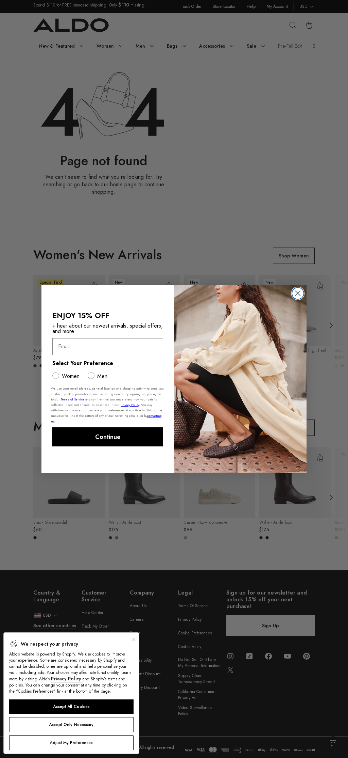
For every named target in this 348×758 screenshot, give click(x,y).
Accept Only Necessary (71, 725)
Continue (108, 436)
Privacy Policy (67, 678)
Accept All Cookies (71, 707)
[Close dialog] (298, 293)
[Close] (134, 639)
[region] (71, 693)
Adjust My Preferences (71, 743)
